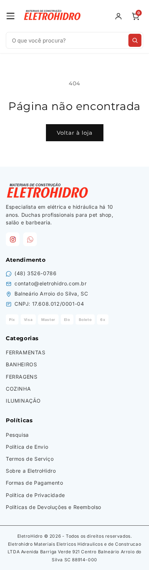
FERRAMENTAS (26, 352)
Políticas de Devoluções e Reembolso (53, 507)
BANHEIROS (21, 364)
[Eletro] (53, 16)
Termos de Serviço (30, 459)
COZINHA (18, 389)
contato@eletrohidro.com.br (50, 283)
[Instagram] (13, 239)
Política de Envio (27, 447)
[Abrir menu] (10, 16)
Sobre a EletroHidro (31, 471)
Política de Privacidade (35, 495)
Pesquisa (17, 435)
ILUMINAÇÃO (23, 401)
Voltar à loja (75, 132)
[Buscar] (134, 40)
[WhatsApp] (30, 239)
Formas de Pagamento (34, 483)
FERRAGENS (21, 377)
